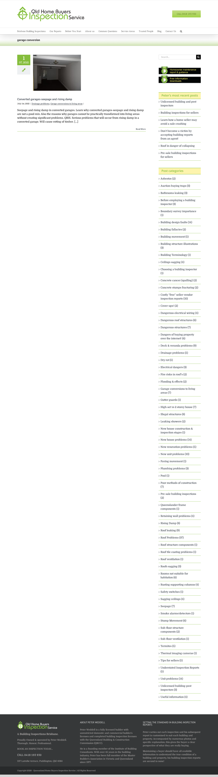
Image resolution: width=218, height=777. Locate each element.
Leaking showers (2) (173, 421)
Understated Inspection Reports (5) (180, 669)
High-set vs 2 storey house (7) (178, 407)
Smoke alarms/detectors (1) (177, 613)
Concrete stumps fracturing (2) (179, 287)
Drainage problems (40, 104)
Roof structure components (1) (179, 544)
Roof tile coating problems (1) (178, 552)
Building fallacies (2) (173, 229)
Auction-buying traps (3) (175, 185)
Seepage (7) (168, 606)
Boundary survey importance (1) (178, 213)
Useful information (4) (174, 697)
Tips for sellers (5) (172, 660)
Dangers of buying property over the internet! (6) (177, 336)
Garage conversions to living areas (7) (178, 390)
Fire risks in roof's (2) (174, 374)
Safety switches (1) (172, 591)
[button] (181, 31)
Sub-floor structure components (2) (172, 629)
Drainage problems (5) (174, 352)
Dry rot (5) (167, 360)
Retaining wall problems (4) (177, 516)
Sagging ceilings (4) (172, 599)
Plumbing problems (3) (175, 468)
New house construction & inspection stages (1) (177, 430)
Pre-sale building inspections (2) (178, 496)
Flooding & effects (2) (174, 381)
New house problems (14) (176, 439)
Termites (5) (168, 646)
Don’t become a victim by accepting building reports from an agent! (177, 135)
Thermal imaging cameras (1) (179, 653)
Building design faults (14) (176, 222)
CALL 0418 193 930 (29, 755)
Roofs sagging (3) (171, 566)
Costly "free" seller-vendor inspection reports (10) (177, 296)
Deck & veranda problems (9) (178, 345)
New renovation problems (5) (178, 447)
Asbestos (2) (168, 178)
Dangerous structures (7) (176, 327)
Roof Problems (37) (172, 537)
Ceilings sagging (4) (172, 262)
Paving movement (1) (173, 461)
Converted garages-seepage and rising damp (44, 99)
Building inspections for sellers (180, 112)
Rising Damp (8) (170, 523)
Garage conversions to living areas (66, 104)
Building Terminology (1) (176, 255)
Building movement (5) (175, 236)
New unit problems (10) (175, 454)
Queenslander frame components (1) (173, 507)
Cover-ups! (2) (169, 305)
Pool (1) (165, 475)
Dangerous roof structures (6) (178, 320)
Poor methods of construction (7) (178, 485)
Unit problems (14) (172, 678)
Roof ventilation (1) (172, 559)
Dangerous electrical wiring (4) (179, 313)
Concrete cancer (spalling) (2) (179, 280)
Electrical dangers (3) (174, 367)
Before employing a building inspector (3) (178, 202)
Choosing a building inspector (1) (179, 271)
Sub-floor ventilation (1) (175, 639)
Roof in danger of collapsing (178, 145)
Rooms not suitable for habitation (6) (174, 575)
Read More (141, 129)
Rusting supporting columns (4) (180, 584)
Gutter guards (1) (171, 399)
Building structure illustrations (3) (179, 246)
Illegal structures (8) (173, 414)
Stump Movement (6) (173, 620)
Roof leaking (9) (170, 530)
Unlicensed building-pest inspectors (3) (176, 688)
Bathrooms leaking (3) (174, 193)
